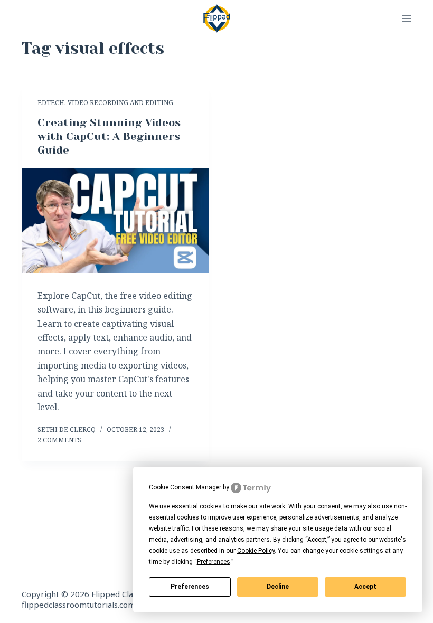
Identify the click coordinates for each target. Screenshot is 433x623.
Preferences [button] (213, 561)
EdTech (50, 102)
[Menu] (406, 18)
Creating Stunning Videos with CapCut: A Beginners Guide (109, 136)
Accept (365, 586)
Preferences (190, 586)
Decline (278, 586)
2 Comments (59, 440)
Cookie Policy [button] (256, 550)
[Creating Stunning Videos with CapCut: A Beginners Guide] (115, 220)
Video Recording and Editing (120, 102)
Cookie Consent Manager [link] (185, 487)
